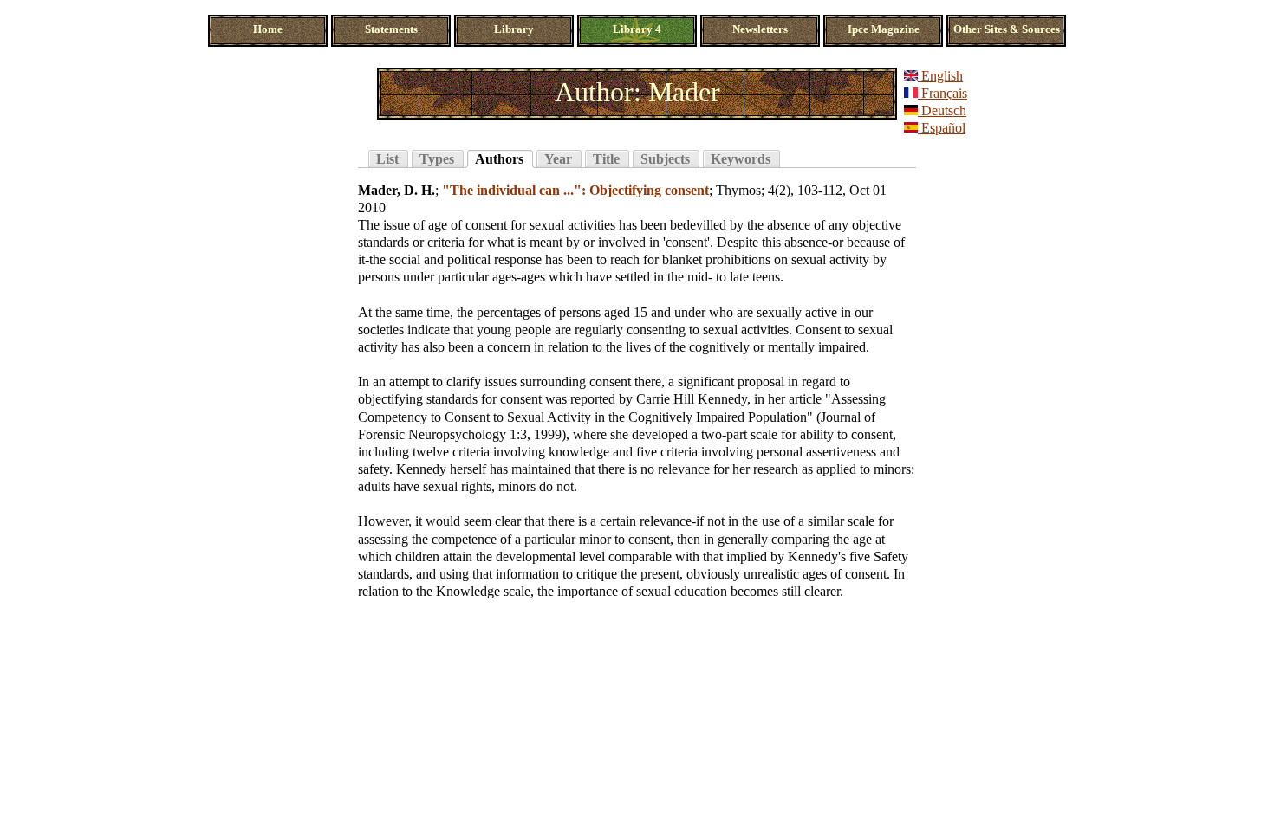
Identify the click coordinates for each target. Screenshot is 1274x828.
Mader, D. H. (396, 190)
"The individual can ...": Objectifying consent (575, 190)
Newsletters (760, 29)
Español (941, 127)
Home (268, 29)
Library (514, 29)
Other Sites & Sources (1006, 29)
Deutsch (942, 110)
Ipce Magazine (884, 29)
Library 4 (637, 29)
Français (942, 93)
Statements (391, 29)
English (940, 75)
